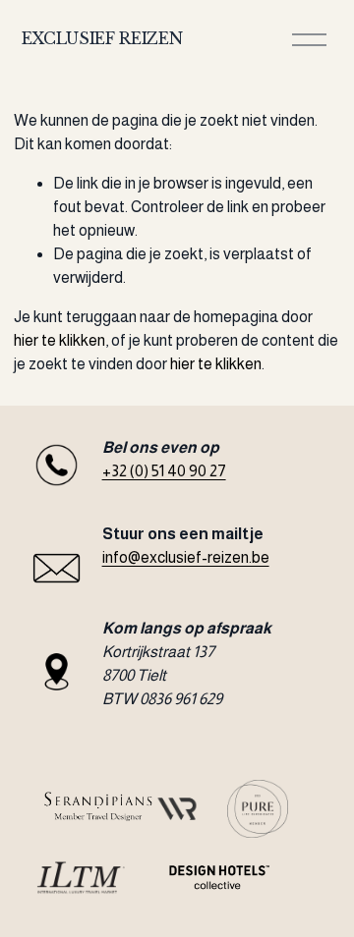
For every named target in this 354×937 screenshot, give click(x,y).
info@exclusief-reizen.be (185, 557)
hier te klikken (59, 340)
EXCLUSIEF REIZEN (102, 38)
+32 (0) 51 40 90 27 (164, 471)
